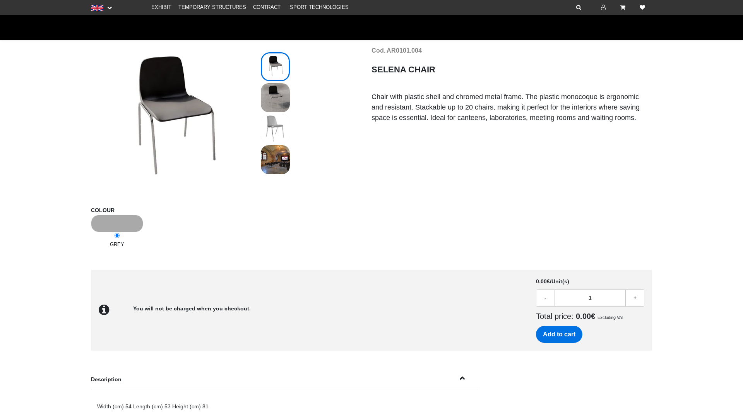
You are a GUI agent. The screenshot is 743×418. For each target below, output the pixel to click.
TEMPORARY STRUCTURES (212, 7)
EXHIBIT (161, 7)
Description (106, 379)
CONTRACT (267, 7)
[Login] (603, 7)
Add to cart (559, 334)
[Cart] (622, 7)
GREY (117, 244)
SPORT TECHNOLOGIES (319, 7)
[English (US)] (101, 7)
